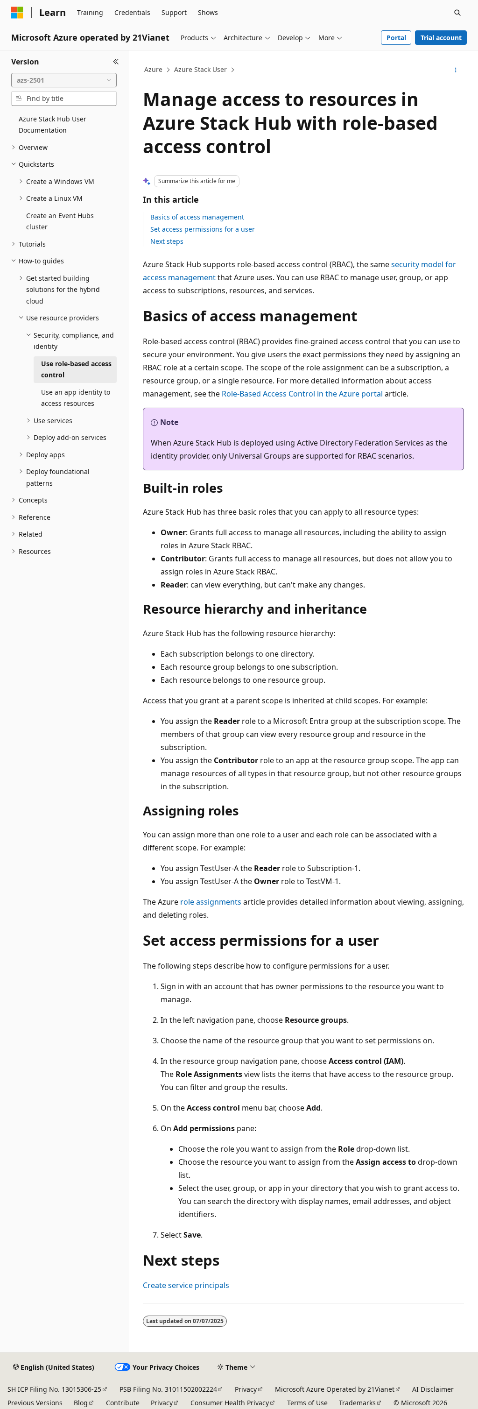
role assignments (210, 902)
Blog (81, 1402)
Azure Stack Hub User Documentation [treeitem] (52, 124)
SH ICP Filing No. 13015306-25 (54, 1389)
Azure (153, 69)
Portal (396, 37)
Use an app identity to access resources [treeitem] (75, 398)
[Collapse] (116, 61)
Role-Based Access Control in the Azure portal (302, 394)
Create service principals (186, 1285)
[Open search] (457, 12)
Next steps (166, 241)
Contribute (123, 1402)
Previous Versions (35, 1402)
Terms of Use (307, 1402)
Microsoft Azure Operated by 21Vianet (334, 1389)
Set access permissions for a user (202, 229)
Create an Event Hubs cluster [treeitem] (60, 221)
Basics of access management (197, 216)
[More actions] (455, 70)
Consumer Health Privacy (229, 1402)
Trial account (441, 37)
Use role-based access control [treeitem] (76, 369)
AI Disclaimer (433, 1389)
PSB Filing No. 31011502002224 (168, 1389)
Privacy (246, 1389)
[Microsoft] (17, 13)
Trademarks (357, 1402)
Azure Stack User (200, 69)
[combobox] (64, 80)
